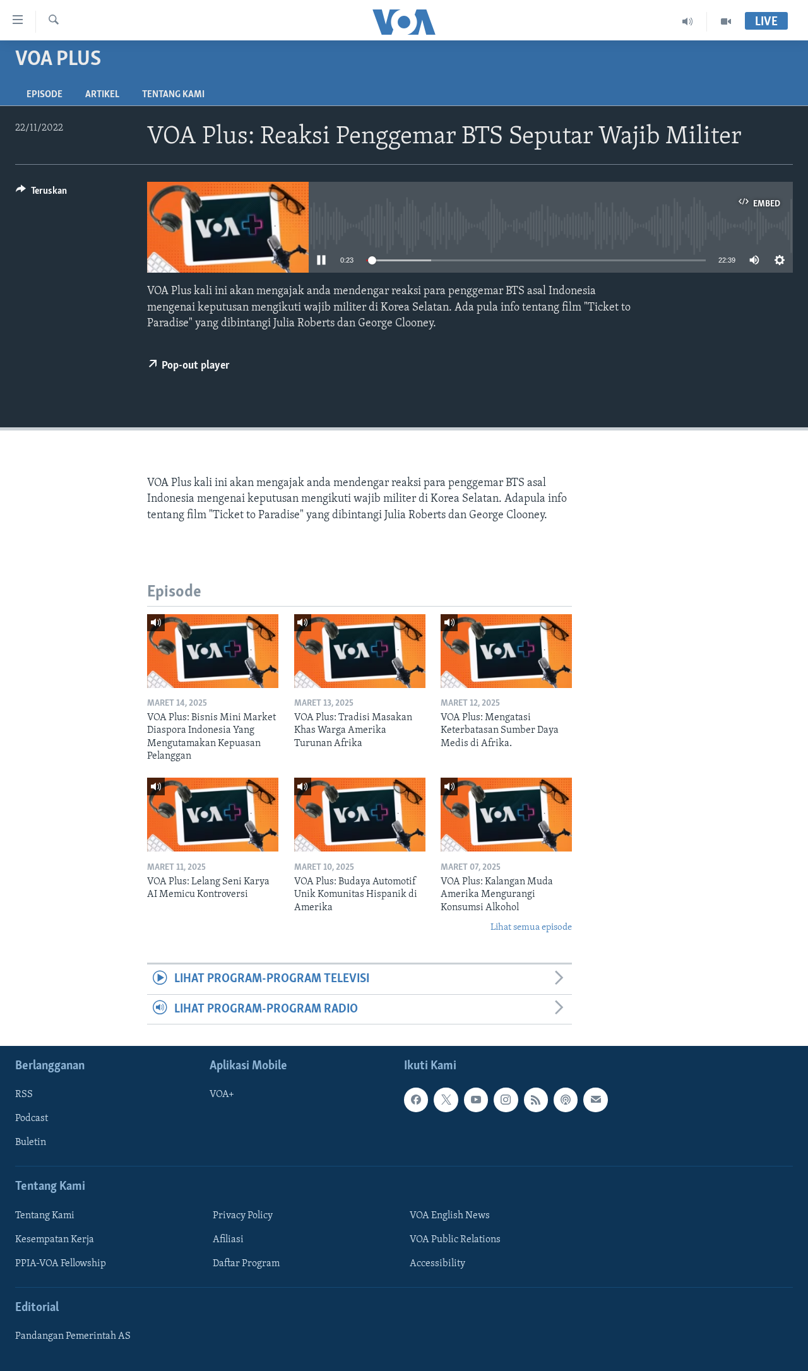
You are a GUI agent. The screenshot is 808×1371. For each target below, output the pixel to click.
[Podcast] (566, 1100)
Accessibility (437, 1264)
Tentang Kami (173, 95)
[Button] (41, 194)
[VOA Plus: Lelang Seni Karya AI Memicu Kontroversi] (212, 815)
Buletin (30, 1143)
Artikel (102, 95)
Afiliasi (228, 1240)
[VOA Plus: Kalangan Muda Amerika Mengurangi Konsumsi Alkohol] (506, 815)
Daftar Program (246, 1264)
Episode (44, 95)
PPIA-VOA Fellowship (60, 1264)
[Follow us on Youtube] (476, 1100)
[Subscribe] (595, 1100)
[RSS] (536, 1100)
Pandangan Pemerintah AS (73, 1336)
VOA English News (450, 1216)
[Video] (726, 21)
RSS (24, 1094)
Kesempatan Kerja (54, 1240)
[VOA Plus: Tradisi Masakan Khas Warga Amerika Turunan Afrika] (359, 651)
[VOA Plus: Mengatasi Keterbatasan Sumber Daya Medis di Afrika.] (506, 651)
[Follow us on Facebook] (416, 1100)
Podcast (31, 1118)
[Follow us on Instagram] (506, 1100)
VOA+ (222, 1094)
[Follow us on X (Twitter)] (446, 1100)
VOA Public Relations (455, 1240)
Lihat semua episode (531, 927)
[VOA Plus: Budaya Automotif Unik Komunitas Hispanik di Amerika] (359, 815)
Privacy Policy (243, 1216)
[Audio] (687, 21)
